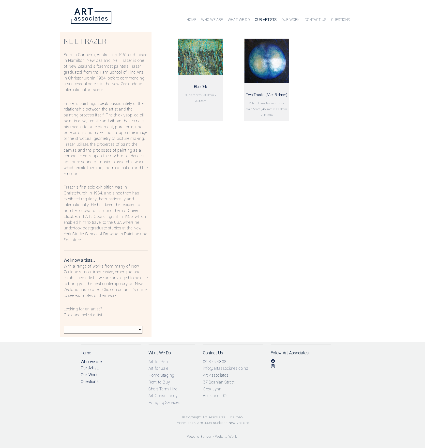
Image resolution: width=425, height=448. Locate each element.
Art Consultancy (163, 396)
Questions (340, 19)
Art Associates (214, 417)
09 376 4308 (215, 362)
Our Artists (265, 19)
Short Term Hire (163, 389)
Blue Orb (200, 86)
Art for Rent (159, 362)
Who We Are (212, 19)
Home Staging (162, 375)
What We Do (239, 19)
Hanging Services (165, 402)
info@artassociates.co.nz (225, 368)
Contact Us (315, 19)
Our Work (290, 19)
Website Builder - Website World (212, 436)
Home (191, 19)
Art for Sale (158, 368)
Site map (236, 417)
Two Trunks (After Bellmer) (267, 94)
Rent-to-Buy (159, 382)
